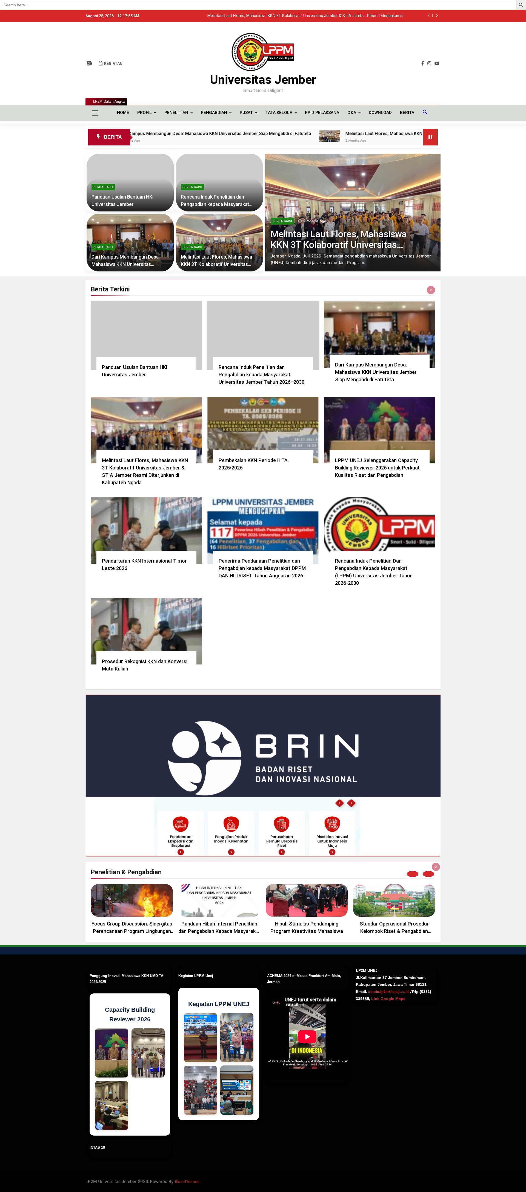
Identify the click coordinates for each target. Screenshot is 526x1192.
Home (123, 112)
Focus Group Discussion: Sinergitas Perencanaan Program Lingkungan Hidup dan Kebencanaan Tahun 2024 (132, 931)
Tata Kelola (278, 112)
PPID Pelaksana (322, 112)
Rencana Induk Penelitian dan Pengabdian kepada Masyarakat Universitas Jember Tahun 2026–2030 (261, 374)
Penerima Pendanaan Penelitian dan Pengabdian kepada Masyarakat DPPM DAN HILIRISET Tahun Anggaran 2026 (262, 568)
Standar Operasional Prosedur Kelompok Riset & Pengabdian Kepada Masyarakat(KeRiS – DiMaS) (394, 931)
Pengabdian (214, 112)
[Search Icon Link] (425, 113)
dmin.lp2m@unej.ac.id (389, 991)
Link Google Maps (387, 998)
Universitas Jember (263, 79)
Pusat (246, 112)
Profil (144, 112)
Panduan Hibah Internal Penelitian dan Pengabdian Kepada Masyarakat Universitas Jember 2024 (219, 931)
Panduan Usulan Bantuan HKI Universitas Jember (359, 16)
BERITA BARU (282, 234)
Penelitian (176, 112)
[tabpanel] (132, 910)
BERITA (407, 112)
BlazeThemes (187, 1181)
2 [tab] (428, 874)
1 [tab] (412, 874)
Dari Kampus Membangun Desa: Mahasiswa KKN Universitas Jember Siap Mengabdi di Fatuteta (135, 133)
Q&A (351, 112)
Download (380, 112)
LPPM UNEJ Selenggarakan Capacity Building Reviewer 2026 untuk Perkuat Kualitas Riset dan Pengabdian (377, 467)
